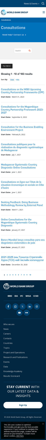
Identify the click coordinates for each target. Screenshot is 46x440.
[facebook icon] (8, 306)
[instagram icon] (37, 306)
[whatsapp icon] (15, 306)
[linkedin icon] (30, 306)
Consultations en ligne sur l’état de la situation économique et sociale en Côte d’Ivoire (22, 185)
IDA (16, 296)
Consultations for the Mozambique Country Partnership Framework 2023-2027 (22, 110)
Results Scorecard (11, 376)
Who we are (8, 324)
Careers (7, 333)
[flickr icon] (27, 313)
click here (20, 436)
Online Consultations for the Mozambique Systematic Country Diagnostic (19, 223)
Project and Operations (14, 352)
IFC (21, 296)
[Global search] (43, 3)
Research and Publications (15, 357)
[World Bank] (18, 286)
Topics (6, 347)
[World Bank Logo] (14, 12)
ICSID (35, 296)
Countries (8, 343)
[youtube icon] (19, 313)
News (6, 329)
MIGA (28, 296)
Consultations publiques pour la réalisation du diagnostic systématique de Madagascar (22, 147)
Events (6, 362)
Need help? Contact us (13, 35)
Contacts (7, 338)
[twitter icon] (23, 306)
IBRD (10, 296)
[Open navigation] (44, 12)
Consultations (6, 20)
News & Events (31, 3)
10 (30, 274)
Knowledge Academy (12, 371)
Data (5, 366)
